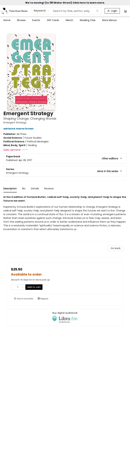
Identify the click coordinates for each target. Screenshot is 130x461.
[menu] (65, 20)
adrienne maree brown (18, 128)
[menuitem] (7, 20)
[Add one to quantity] (22, 287)
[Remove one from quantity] (13, 287)
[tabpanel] (65, 218)
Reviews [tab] (49, 188)
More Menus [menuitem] (109, 20)
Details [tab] (35, 188)
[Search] (97, 10)
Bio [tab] (24, 188)
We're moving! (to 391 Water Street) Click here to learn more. (65, 2)
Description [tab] (10, 188)
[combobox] (41, 10)
